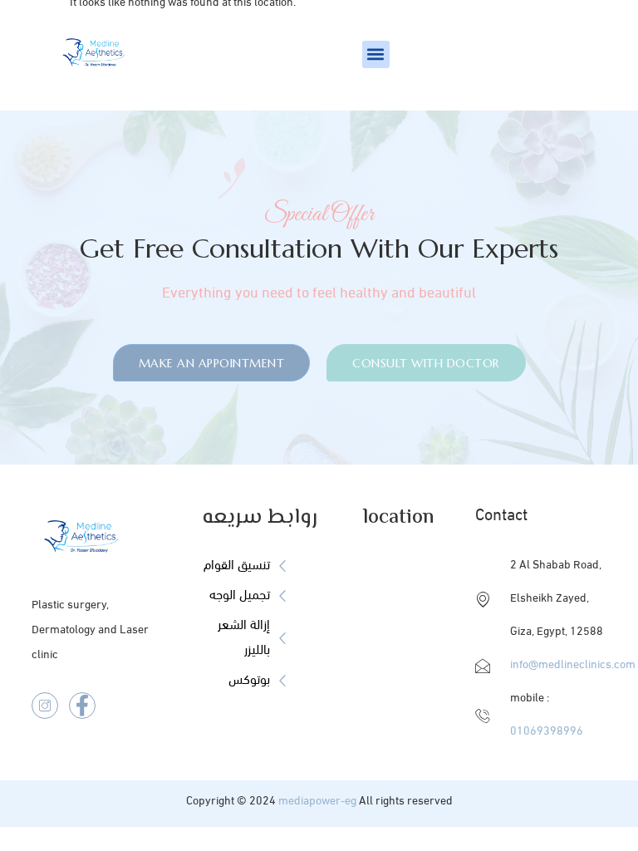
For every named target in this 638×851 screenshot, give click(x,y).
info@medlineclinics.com (573, 665)
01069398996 (546, 732)
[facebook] (82, 705)
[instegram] (45, 705)
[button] (376, 54)
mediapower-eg (317, 801)
